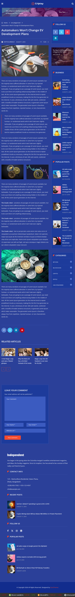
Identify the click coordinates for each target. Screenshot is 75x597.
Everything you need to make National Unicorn (66, 84)
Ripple (55, 279)
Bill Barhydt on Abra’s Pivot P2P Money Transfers (66, 204)
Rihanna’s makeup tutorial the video (66, 116)
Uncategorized (15, 23)
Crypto (55, 273)
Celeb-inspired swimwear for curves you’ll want (67, 146)
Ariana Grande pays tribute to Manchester (67, 100)
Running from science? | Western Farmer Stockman (66, 222)
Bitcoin (55, 262)
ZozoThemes (54, 587)
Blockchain (57, 268)
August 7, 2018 (20, 42)
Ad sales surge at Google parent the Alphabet (67, 172)
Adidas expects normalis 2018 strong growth (67, 188)
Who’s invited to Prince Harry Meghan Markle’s (67, 131)
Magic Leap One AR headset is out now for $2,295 (41, 361)
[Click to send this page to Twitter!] (10, 330)
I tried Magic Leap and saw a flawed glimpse (7, 361)
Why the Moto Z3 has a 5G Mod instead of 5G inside (24, 361)
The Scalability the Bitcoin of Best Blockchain (67, 239)
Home (5, 23)
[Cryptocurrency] (37, 4)
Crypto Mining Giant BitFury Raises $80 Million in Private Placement (39, 514)
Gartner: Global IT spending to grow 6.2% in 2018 (33, 504)
